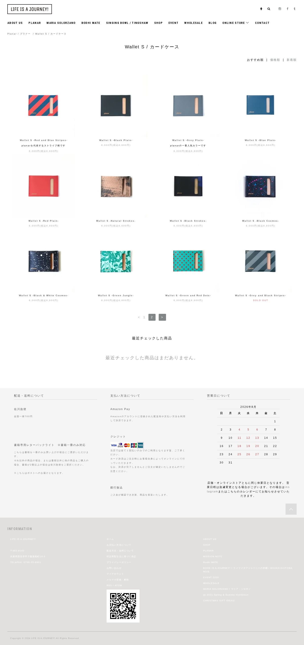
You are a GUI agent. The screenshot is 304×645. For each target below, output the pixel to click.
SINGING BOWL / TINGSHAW (127, 22)
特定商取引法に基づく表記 (121, 556)
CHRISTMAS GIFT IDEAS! (219, 600)
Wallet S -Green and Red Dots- (188, 295)
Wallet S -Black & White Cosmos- (43, 295)
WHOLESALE (193, 22)
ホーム (110, 539)
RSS (109, 585)
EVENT (173, 22)
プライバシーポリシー (119, 562)
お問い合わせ (114, 568)
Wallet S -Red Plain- (43, 221)
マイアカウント (115, 574)
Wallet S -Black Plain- (115, 140)
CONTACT (262, 22)
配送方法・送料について (120, 550)
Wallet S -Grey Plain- (188, 140)
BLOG (213, 22)
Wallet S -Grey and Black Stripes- (260, 295)
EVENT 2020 (211, 577)
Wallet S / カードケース (51, 34)
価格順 (275, 59)
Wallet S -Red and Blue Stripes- (43, 140)
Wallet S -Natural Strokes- (116, 221)
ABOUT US (15, 22)
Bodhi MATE (210, 562)
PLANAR (34, 22)
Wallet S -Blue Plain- (260, 140)
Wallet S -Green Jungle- (116, 295)
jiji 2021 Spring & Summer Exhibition (226, 595)
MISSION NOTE (212, 556)
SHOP (158, 22)
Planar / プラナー (19, 34)
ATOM (118, 585)
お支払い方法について (119, 545)
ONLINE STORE (234, 22)
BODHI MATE (90, 22)
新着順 (292, 59)
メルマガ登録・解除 (118, 579)
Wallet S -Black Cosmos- (260, 221)
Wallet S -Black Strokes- (188, 221)
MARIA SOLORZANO (61, 22)
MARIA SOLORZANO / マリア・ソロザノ (227, 589)
